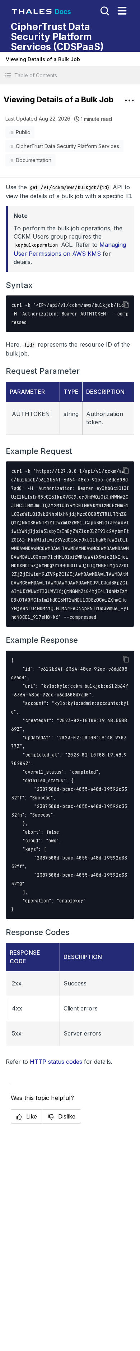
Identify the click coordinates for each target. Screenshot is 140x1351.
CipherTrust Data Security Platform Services (67, 146)
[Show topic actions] (129, 100)
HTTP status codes (56, 1061)
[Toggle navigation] (122, 10)
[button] (70, 75)
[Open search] (104, 10)
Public (23, 132)
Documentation (33, 160)
